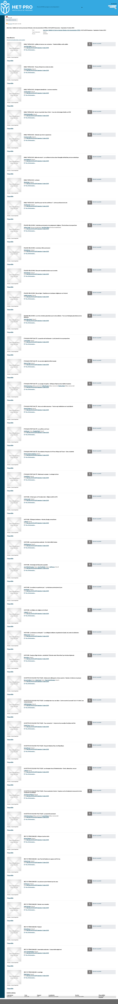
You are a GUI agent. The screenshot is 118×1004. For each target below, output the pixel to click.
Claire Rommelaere (28, 816)
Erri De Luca (26, 883)
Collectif (26, 521)
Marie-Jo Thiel (27, 363)
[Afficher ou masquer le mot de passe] (81, 7)
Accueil (10, 17)
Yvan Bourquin (27, 204)
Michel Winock (27, 929)
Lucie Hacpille (27, 340)
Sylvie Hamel (38, 680)
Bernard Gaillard (27, 680)
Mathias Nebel (61, 386)
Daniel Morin (27, 476)
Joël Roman (52, 567)
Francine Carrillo (27, 137)
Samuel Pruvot (27, 748)
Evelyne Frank (27, 861)
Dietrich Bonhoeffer (28, 114)
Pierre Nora (26, 657)
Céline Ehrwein (45, 386)
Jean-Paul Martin (41, 567)
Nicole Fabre (26, 182)
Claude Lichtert (27, 91)
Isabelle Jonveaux (28, 295)
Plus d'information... (30, 50)
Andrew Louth (27, 499)
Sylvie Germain (27, 906)
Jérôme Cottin (27, 227)
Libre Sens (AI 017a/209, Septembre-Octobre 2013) (37, 47)
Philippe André (27, 634)
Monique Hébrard (28, 408)
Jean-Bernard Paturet (29, 794)
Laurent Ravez (45, 816)
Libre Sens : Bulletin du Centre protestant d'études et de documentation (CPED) (61, 30)
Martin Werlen (27, 272)
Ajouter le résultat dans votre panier (16, 39)
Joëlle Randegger (28, 704)
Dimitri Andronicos (28, 386)
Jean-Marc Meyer (45, 227)
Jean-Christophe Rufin (29, 951)
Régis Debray (27, 974)
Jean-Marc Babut (27, 46)
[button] (89, 44)
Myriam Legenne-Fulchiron (30, 453)
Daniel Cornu (27, 725)
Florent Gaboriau (27, 69)
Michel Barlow (27, 250)
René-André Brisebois (50, 680)
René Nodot (26, 589)
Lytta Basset (26, 431)
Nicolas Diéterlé (27, 838)
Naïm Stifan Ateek (28, 319)
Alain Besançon (27, 544)
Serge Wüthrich (27, 159)
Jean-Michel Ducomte (29, 567)
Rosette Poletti (36, 431)
